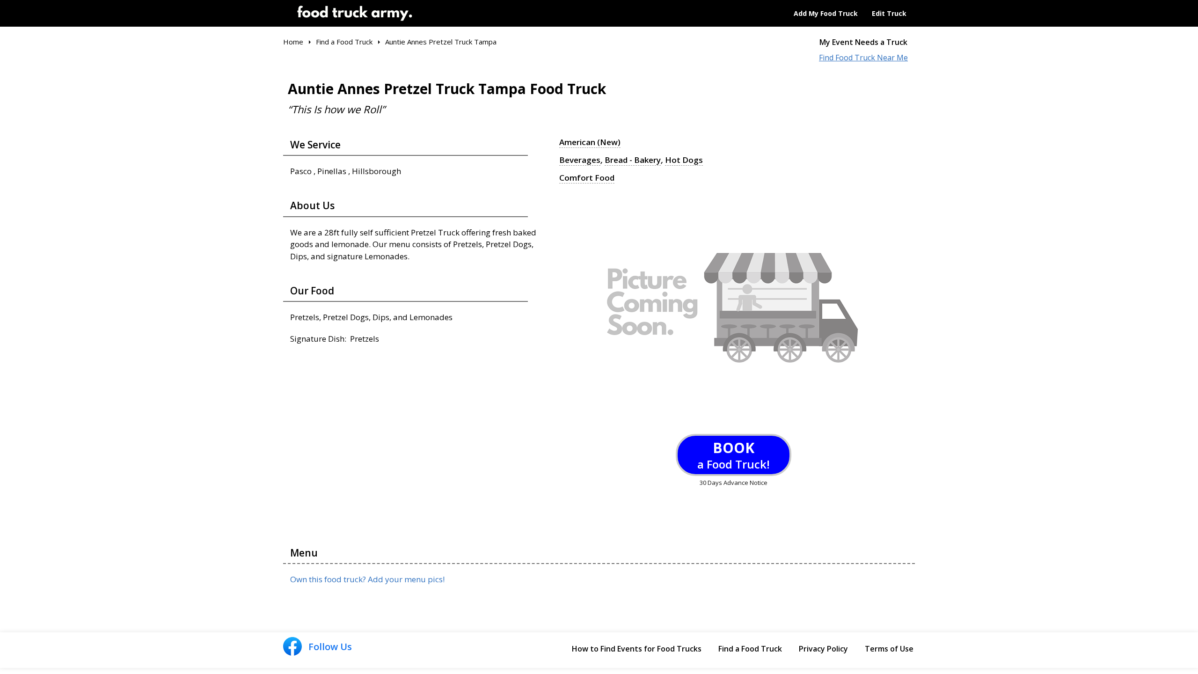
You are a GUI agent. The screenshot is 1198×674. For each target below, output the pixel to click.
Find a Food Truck (750, 649)
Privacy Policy (823, 649)
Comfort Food (586, 178)
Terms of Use (889, 649)
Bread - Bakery (633, 160)
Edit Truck (889, 13)
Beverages (579, 160)
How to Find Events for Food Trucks (636, 649)
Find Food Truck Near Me (863, 58)
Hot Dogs (684, 160)
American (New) (590, 142)
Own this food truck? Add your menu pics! (367, 579)
